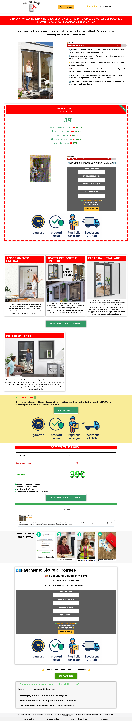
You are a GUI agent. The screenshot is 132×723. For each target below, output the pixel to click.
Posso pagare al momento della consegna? (43, 695)
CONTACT (104, 719)
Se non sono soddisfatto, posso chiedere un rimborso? (50, 700)
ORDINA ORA (90, 209)
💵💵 (91, 200)
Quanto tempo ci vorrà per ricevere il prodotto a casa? (49, 684)
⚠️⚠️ (91, 204)
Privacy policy (28, 719)
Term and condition (78, 719)
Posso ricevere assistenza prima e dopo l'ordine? (47, 705)
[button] (17, 520)
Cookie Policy (53, 719)
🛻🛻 (91, 202)
